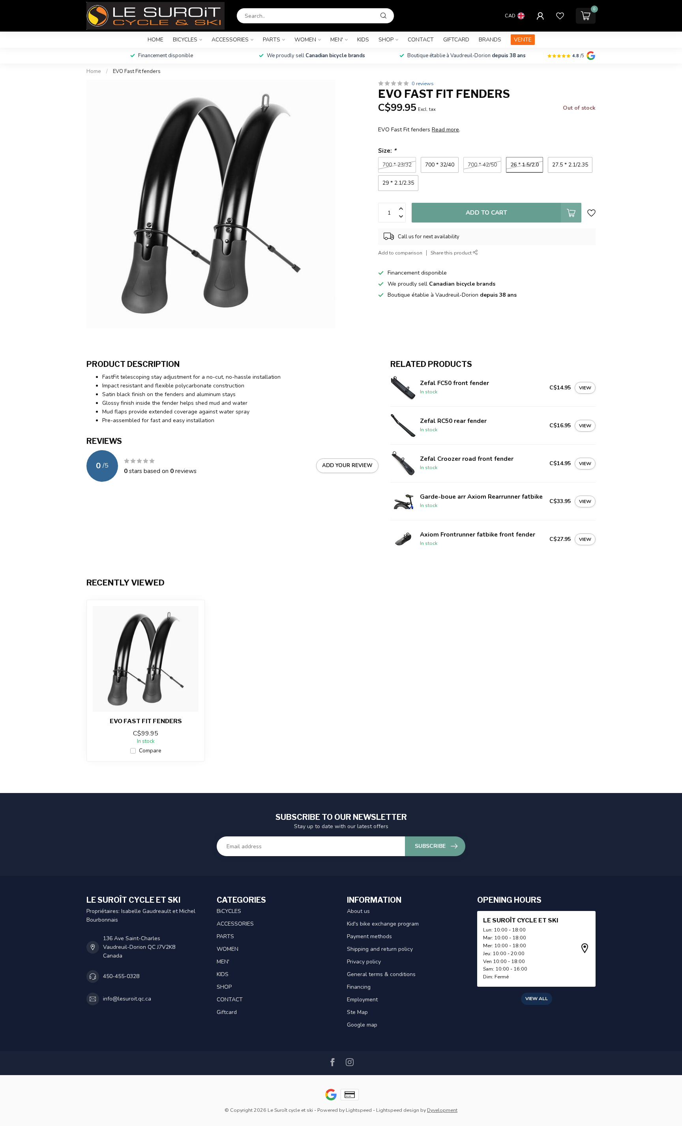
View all (536, 998)
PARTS (271, 39)
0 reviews (423, 83)
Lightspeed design (397, 1110)
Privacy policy (364, 961)
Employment (362, 999)
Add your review (347, 465)
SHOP (385, 39)
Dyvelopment (442, 1110)
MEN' (336, 39)
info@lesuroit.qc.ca (127, 999)
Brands (490, 39)
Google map (362, 1025)
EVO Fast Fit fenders (137, 71)
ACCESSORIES (230, 39)
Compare (150, 751)
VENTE (523, 39)
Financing (359, 987)
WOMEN (305, 39)
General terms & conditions (381, 974)
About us (358, 911)
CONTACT (421, 39)
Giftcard (456, 39)
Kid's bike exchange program (383, 924)
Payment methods (369, 936)
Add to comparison (400, 252)
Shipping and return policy (380, 949)
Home (155, 39)
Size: (387, 150)
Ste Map (357, 1012)
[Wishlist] (560, 16)
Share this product (452, 252)
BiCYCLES (185, 39)
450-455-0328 (121, 976)
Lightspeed (359, 1110)
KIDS (363, 39)
